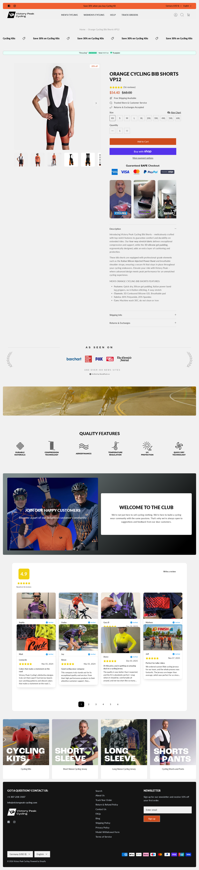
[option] (57, 106)
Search (99, 791)
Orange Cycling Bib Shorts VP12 (103, 29)
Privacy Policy (102, 827)
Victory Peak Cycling (21, 861)
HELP (113, 15)
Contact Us (101, 809)
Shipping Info (116, 315)
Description (115, 229)
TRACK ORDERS (129, 15)
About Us (100, 795)
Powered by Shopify (38, 861)
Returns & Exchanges (120, 323)
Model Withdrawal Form (107, 832)
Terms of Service (104, 836)
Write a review (169, 571)
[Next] (96, 103)
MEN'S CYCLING (69, 15)
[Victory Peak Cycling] (20, 15)
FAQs (98, 813)
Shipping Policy (103, 823)
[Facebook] (9, 6)
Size (111, 112)
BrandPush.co (105, 374)
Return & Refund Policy (107, 804)
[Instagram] (14, 6)
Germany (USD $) (172, 6)
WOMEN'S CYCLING (94, 15)
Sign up (151, 818)
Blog (98, 818)
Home (82, 29)
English (186, 6)
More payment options (143, 158)
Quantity (114, 125)
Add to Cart (143, 141)
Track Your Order (104, 800)
